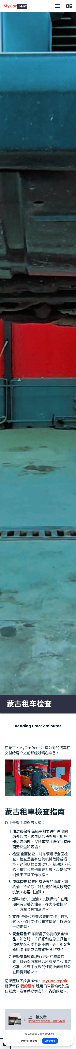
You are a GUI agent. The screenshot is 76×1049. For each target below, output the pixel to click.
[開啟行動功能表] (57, 6)
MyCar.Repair (54, 980)
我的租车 (27, 986)
